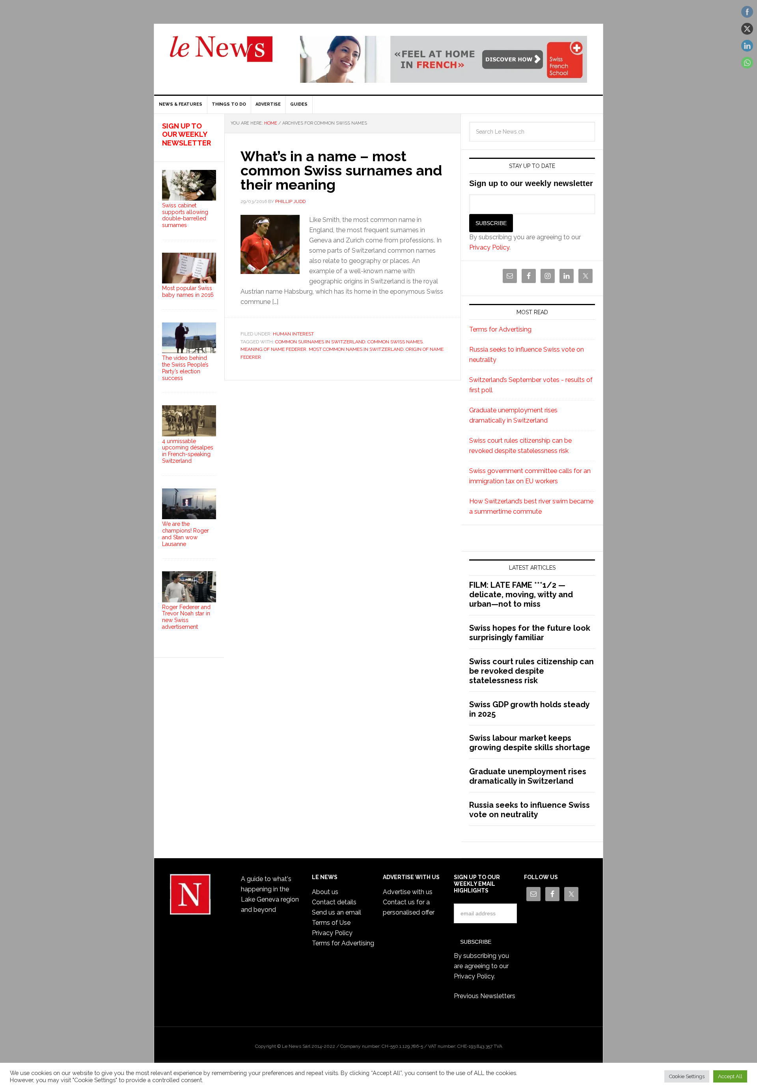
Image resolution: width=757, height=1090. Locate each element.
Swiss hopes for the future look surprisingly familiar (529, 632)
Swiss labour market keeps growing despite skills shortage (529, 742)
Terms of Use (331, 922)
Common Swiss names (395, 342)
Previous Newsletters (484, 996)
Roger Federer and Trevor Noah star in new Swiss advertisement (186, 617)
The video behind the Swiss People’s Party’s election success (185, 368)
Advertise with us (408, 892)
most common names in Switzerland (356, 349)
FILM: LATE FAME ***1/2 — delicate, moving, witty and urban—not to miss (521, 594)
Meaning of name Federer (273, 349)
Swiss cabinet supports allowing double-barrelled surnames (185, 215)
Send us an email (336, 912)
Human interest (293, 334)
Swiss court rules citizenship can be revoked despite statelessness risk (531, 671)
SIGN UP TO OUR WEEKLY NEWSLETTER (186, 134)
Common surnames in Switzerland (320, 342)
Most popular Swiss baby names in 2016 (188, 291)
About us (325, 892)
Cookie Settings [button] (687, 1076)
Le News (221, 53)
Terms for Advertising (500, 329)
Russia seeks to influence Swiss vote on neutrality (529, 809)
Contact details (334, 902)
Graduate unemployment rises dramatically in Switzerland (527, 776)
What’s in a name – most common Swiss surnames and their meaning (341, 170)
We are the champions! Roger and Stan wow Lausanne (185, 534)
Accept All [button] (730, 1076)
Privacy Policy (489, 247)
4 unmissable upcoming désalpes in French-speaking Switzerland (187, 451)
